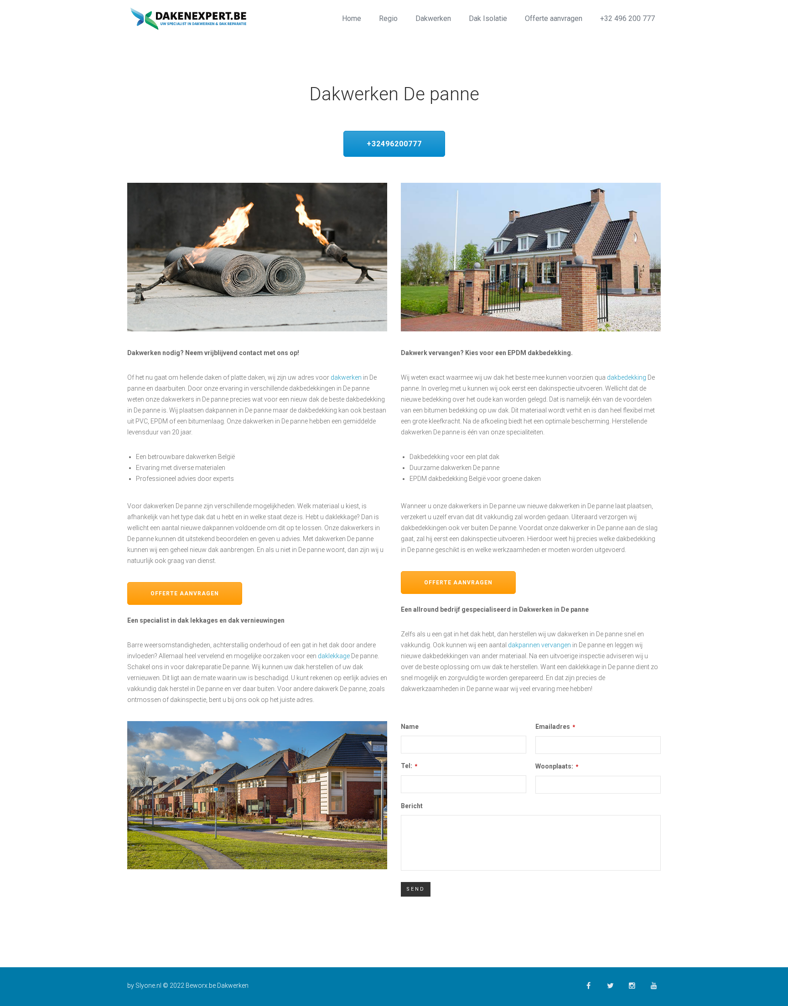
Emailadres (555, 726)
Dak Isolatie (488, 18)
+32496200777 (394, 143)
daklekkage (334, 656)
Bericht (412, 806)
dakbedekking (626, 377)
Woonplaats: (556, 766)
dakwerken (346, 377)
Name (410, 726)
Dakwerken (433, 18)
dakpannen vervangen (539, 645)
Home (351, 18)
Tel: (409, 765)
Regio (388, 18)
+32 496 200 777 (627, 18)
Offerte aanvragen (553, 18)
